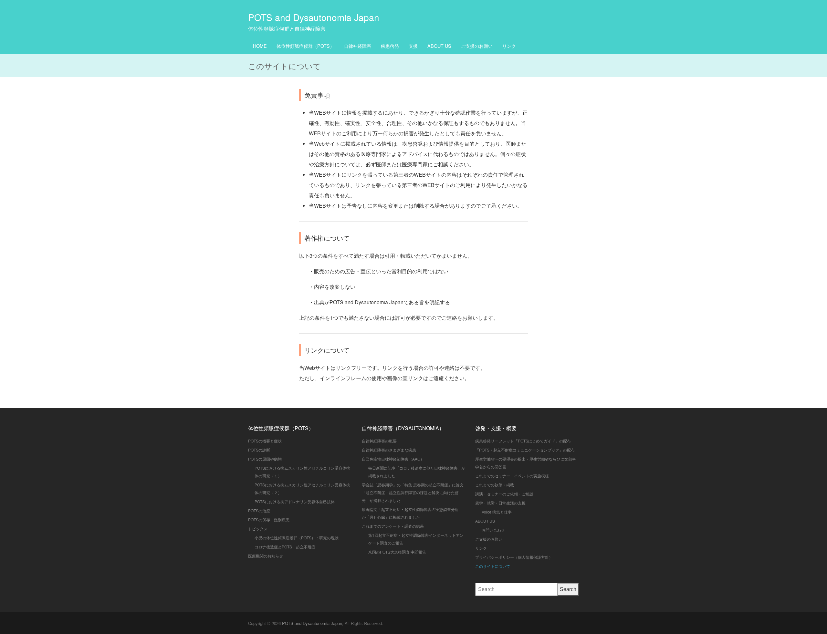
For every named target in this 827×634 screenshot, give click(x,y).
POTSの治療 (259, 510)
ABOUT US (439, 45)
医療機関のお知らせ (265, 555)
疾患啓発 (390, 45)
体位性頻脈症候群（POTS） (305, 45)
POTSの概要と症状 (265, 440)
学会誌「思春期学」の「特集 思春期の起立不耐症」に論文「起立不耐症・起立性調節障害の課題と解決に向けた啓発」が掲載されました (413, 492)
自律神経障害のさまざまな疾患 (389, 449)
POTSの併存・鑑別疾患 (268, 519)
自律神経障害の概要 (379, 440)
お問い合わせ (493, 530)
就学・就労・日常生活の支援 (500, 502)
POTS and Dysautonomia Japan (313, 17)
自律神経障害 (357, 45)
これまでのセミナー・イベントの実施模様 (512, 475)
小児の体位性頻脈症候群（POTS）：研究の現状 (297, 537)
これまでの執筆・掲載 (494, 484)
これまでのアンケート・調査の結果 (393, 526)
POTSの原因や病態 (265, 459)
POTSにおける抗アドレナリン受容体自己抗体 (295, 501)
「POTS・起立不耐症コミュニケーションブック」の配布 (525, 449)
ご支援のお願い (477, 45)
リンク (509, 45)
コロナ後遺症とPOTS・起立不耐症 (285, 546)
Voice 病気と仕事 (497, 511)
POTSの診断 (259, 449)
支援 (413, 45)
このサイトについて (492, 566)
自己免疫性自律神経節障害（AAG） (393, 459)
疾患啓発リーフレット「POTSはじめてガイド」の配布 (523, 440)
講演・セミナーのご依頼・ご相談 (504, 493)
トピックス (257, 528)
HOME (260, 45)
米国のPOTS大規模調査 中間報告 (397, 552)
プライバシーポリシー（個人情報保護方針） (514, 557)
